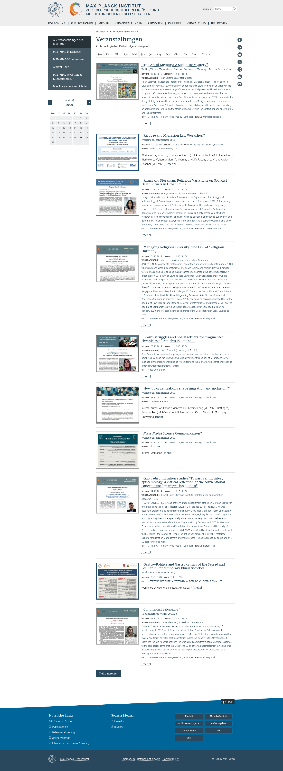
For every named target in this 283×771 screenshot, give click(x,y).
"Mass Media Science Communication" (172, 433)
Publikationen (60, 726)
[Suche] (234, 9)
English (207, 9)
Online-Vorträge (61, 737)
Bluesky (118, 726)
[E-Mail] (239, 76)
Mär (117, 54)
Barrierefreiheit (171, 759)
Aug (159, 54)
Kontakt (189, 716)
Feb (108, 54)
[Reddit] (239, 54)
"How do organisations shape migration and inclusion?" (186, 388)
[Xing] (239, 69)
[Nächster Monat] (50, 102)
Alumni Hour (61, 67)
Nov (185, 54)
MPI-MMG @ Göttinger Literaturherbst (67, 76)
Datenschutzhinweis (148, 759)
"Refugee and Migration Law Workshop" (173, 135)
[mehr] (146, 123)
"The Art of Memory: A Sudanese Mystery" (175, 65)
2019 (204, 54)
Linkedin (119, 721)
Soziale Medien (122, 715)
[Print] (239, 84)
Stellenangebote (218, 723)
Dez (194, 54)
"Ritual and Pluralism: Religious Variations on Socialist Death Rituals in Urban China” (184, 182)
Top (230, 701)
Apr (126, 54)
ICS (189, 738)
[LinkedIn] (239, 47)
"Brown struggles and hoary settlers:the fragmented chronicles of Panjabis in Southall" (183, 339)
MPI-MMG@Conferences (68, 59)
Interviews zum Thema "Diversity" (71, 743)
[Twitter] (239, 62)
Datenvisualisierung (63, 732)
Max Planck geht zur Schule (69, 86)
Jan (100, 54)
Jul (150, 54)
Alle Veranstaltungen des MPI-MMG (68, 42)
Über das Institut (218, 716)
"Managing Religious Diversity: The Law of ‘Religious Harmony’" (183, 249)
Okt (176, 54)
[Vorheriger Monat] (89, 102)
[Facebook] (239, 39)
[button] (108, 673)
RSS (218, 730)
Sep (168, 54)
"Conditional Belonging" (161, 609)
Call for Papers (189, 730)
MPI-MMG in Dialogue (67, 51)
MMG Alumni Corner (60, 721)
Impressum (128, 759)
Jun (143, 54)
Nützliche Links (61, 715)
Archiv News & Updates (189, 723)
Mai (134, 54)
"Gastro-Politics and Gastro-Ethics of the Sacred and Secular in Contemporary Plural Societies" (183, 566)
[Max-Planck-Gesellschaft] (54, 759)
